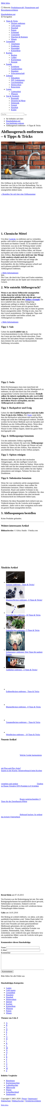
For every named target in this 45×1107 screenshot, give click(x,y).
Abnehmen (15, 44)
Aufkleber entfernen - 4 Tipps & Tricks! (21, 670)
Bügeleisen (10, 1080)
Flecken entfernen (18, 23)
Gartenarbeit (16, 91)
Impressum (32, 1098)
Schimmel (15, 32)
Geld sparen (15, 26)
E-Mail (3, 950)
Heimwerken (16, 85)
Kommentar (5, 953)
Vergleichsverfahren (33, 1101)
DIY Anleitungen (18, 80)
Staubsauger (11, 1094)
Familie (9, 64)
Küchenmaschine (13, 1083)
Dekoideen (15, 78)
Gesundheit (10, 41)
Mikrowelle (10, 1087)
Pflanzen (14, 94)
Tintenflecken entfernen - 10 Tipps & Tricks (23, 615)
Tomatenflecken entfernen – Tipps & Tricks (23, 722)
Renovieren (15, 87)
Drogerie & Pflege (18, 101)
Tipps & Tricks (12, 21)
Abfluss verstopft (32, 299)
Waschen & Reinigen (19, 37)
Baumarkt (15, 98)
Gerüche (12, 239)
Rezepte (14, 62)
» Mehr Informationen (9, 273)
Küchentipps (16, 60)
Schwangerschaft (17, 73)
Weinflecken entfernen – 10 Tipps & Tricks (23, 734)
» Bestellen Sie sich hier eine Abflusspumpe (18, 194)
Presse (24, 1098)
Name (3, 947)
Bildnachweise (18, 1101)
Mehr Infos (5, 3)
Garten (8, 89)
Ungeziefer (15, 35)
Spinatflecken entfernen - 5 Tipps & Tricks (23, 630)
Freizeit (14, 105)
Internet (9, 1001)
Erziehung (15, 66)
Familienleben (16, 69)
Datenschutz (6, 1101)
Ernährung (15, 46)
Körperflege (15, 51)
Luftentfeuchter (12, 1085)
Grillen (13, 57)
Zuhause (9, 76)
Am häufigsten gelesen (15, 123)
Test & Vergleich (12, 96)
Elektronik (15, 103)
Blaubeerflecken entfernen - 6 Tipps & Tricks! (24, 600)
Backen (14, 55)
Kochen (9, 53)
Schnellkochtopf (12, 1092)
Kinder (13, 110)
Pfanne (9, 1090)
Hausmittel (15, 48)
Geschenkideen (17, 82)
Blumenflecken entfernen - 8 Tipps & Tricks (23, 707)
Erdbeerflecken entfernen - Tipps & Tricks (22, 691)
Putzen (13, 30)
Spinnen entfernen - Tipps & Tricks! (20, 585)
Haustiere (14, 71)
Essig (30, 415)
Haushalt (14, 28)
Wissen (14, 39)
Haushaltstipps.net (13, 121)
